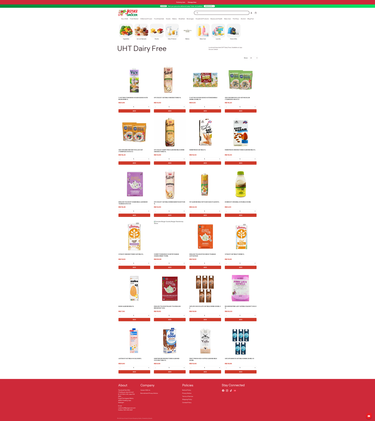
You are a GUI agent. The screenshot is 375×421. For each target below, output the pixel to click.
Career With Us (145, 390)
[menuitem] (124, 19)
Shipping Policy (187, 399)
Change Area (192, 2)
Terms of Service (187, 396)
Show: (246, 58)
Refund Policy (186, 390)
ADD (134, 111)
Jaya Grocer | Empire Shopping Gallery (132, 418)
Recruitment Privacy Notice (149, 393)
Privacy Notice (186, 393)
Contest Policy (186, 402)
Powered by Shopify (147, 418)
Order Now (208, 6)
